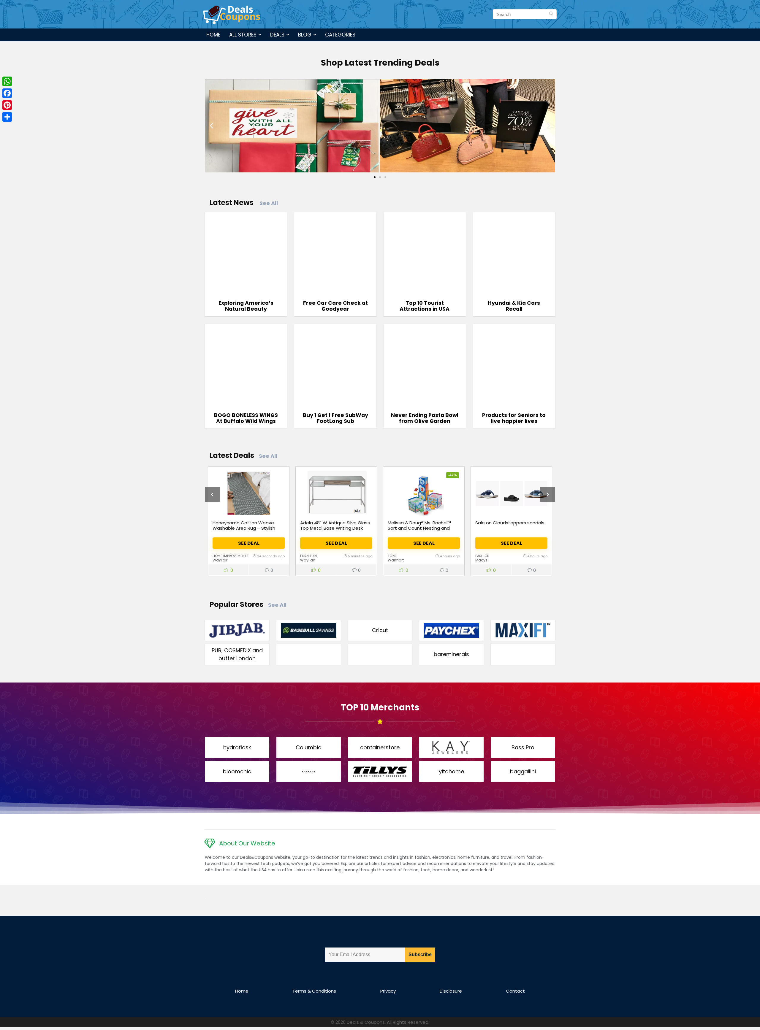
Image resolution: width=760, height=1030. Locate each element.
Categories (340, 34)
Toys (392, 555)
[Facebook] (7, 93)
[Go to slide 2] (380, 177)
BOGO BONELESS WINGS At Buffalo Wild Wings (246, 418)
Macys (481, 560)
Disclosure (451, 991)
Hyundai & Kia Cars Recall (514, 305)
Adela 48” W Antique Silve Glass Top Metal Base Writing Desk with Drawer (335, 528)
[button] (211, 125)
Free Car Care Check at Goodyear (335, 305)
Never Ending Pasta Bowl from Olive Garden (424, 418)
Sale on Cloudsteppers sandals (509, 523)
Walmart (396, 560)
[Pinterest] (7, 105)
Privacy (388, 991)
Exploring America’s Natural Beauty (245, 305)
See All (268, 203)
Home (213, 34)
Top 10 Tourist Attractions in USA (424, 305)
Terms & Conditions (314, 991)
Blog (304, 34)
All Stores (242, 34)
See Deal (248, 543)
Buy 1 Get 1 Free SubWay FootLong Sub (335, 418)
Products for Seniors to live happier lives (514, 418)
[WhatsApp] (7, 81)
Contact (515, 991)
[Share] (7, 117)
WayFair (220, 560)
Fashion (482, 555)
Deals (277, 34)
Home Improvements (230, 555)
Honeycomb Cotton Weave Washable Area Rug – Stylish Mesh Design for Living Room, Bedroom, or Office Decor (244, 531)
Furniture (309, 555)
